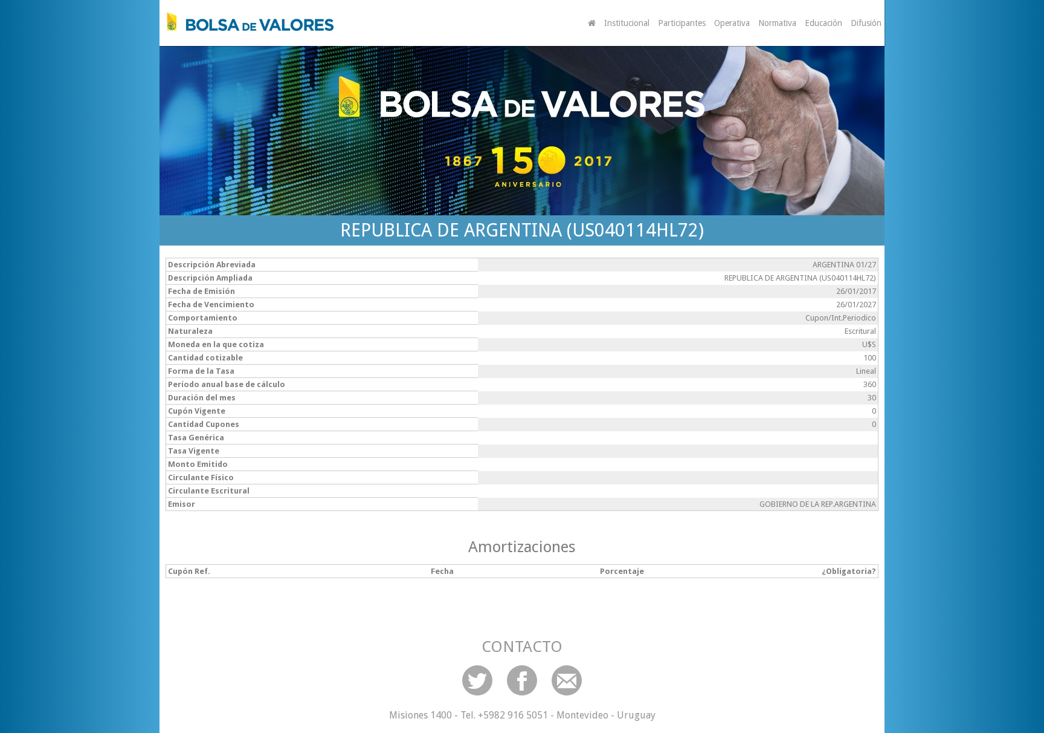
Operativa (732, 23)
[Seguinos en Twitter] (477, 680)
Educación (823, 23)
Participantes (682, 23)
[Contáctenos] (567, 680)
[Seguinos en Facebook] (522, 680)
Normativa (777, 23)
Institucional (626, 23)
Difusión (866, 23)
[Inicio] (247, 21)
